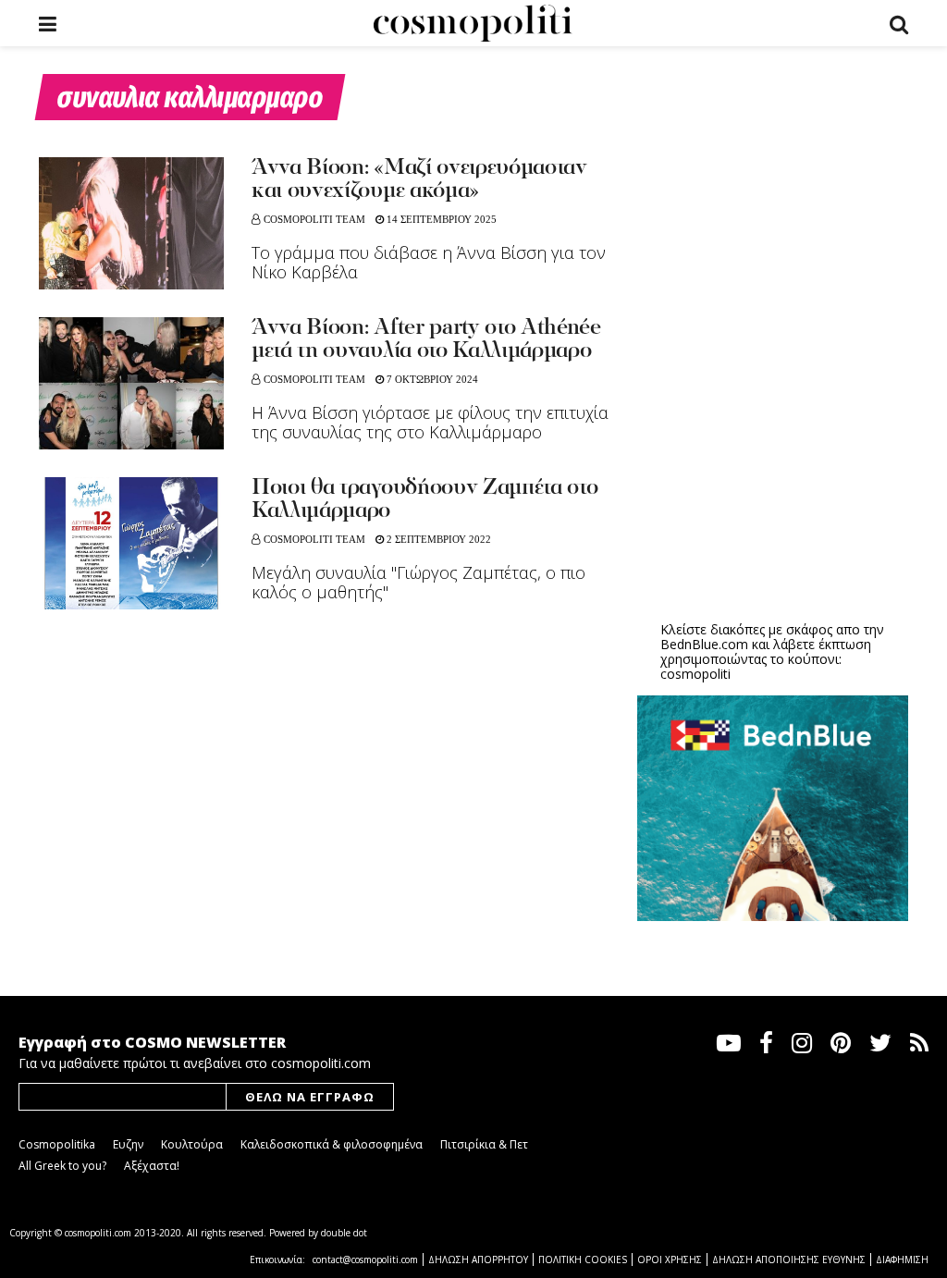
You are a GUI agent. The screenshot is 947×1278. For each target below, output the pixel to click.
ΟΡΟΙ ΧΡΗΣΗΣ (669, 1259)
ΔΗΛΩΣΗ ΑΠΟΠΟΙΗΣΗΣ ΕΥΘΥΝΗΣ (789, 1259)
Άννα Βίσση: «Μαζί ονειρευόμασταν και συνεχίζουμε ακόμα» (419, 180)
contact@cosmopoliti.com (365, 1259)
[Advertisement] (776, 463)
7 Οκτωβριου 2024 (431, 379)
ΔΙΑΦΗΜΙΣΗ (902, 1259)
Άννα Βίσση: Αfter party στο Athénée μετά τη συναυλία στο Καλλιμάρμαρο (426, 340)
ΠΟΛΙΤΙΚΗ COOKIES (582, 1259)
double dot (344, 1232)
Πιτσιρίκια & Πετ (484, 1144)
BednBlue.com (704, 644)
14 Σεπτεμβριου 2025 (440, 219)
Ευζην (128, 1144)
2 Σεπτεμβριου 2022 (437, 539)
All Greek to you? (62, 1166)
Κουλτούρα (192, 1144)
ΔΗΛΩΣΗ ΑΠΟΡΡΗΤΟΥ (478, 1259)
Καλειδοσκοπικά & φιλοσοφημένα (331, 1144)
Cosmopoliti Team (314, 219)
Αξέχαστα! (151, 1166)
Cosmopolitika (56, 1144)
